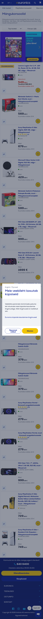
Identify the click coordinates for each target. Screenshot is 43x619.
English (7, 287)
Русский (15, 287)
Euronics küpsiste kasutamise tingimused (21, 317)
